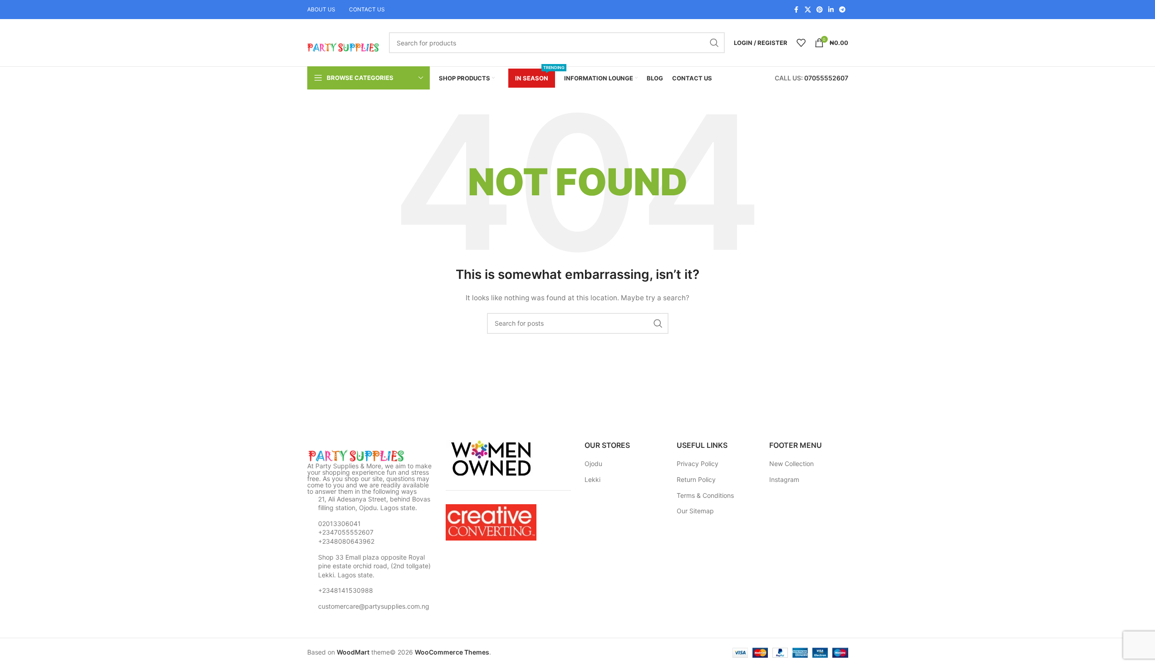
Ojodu (593, 463)
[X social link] (808, 10)
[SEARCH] (714, 42)
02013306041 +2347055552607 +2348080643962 (346, 532)
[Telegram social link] (842, 10)
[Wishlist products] (801, 43)
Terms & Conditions (705, 495)
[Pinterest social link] (820, 10)
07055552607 (826, 78)
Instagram (784, 479)
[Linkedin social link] (831, 10)
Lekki (592, 479)
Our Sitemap (695, 511)
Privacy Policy (697, 463)
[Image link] (357, 455)
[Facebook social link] (796, 10)
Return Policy (696, 479)
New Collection (791, 463)
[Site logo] (343, 42)
